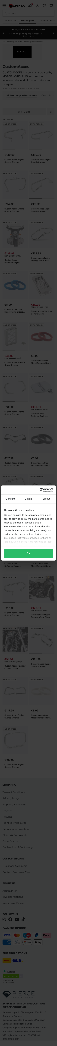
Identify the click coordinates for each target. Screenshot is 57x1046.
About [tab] (46, 498)
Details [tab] (28, 498)
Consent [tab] (10, 498)
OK (28, 553)
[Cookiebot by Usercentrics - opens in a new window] (40, 490)
